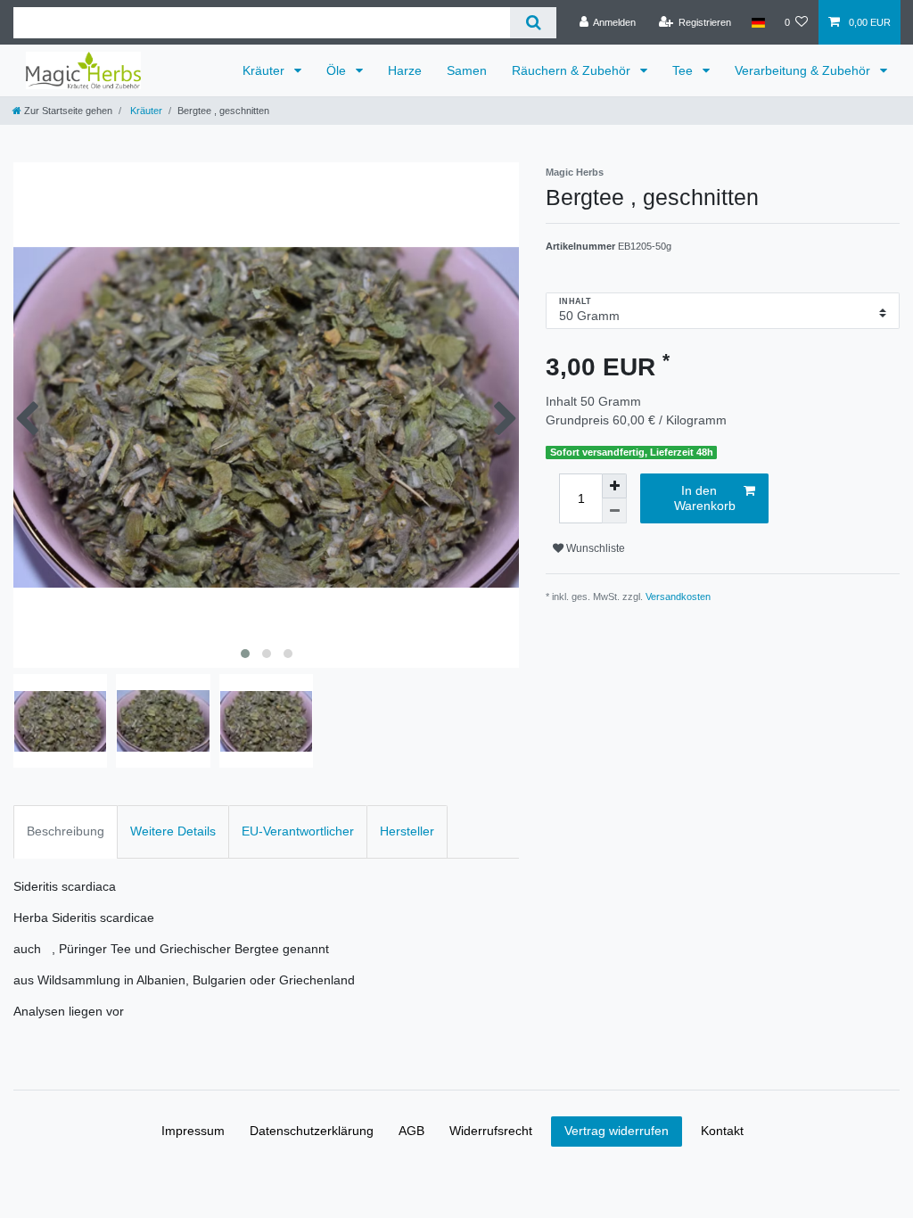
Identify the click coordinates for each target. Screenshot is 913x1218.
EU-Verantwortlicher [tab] (298, 831)
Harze (405, 70)
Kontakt (722, 1130)
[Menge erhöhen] (614, 485)
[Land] (757, 22)
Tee (684, 70)
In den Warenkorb (705, 498)
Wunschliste (594, 548)
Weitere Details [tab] (173, 831)
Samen (467, 70)
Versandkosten (678, 596)
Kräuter (265, 70)
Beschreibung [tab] (65, 831)
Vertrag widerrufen (616, 1130)
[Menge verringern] (614, 510)
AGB (411, 1130)
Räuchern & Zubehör (573, 70)
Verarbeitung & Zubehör (804, 70)
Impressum (193, 1130)
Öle (338, 70)
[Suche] (532, 22)
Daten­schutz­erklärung (312, 1130)
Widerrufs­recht (490, 1130)
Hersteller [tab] (407, 831)
